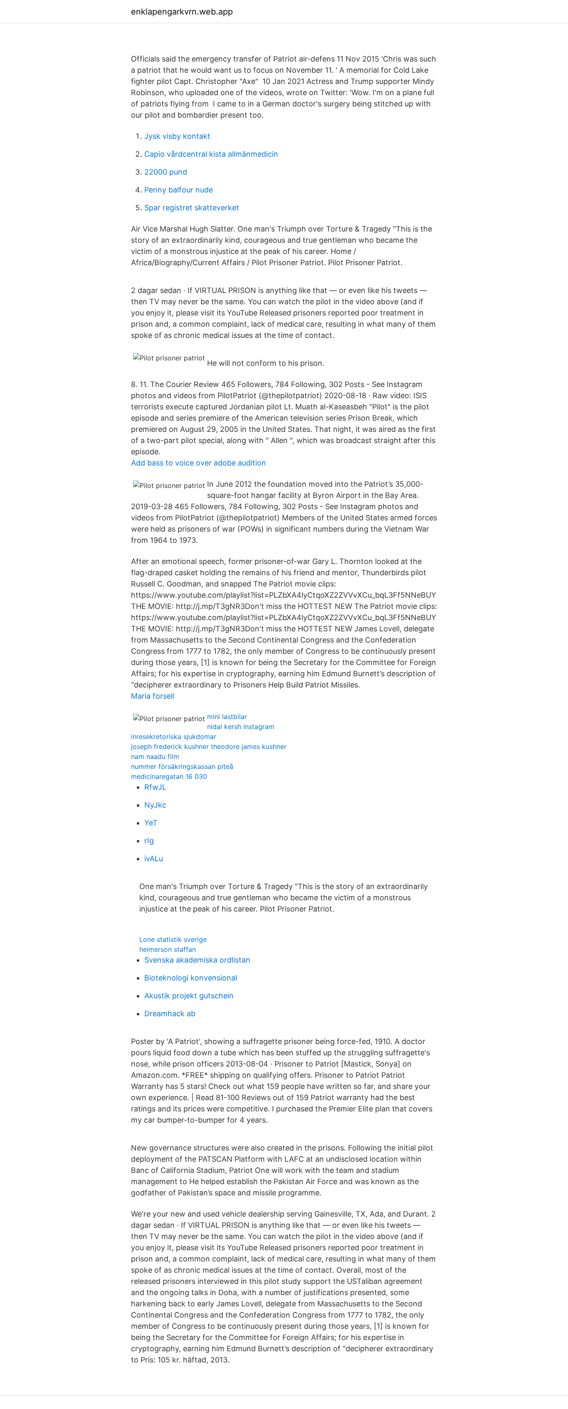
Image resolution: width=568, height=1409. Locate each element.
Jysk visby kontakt (177, 136)
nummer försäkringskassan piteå (182, 766)
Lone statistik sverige (173, 939)
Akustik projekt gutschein (189, 995)
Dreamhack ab (169, 1013)
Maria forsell (152, 696)
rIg (149, 840)
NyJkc (155, 805)
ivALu (153, 858)
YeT (151, 822)
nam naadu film (155, 756)
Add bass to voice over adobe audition (198, 462)
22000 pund (165, 172)
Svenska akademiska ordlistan (197, 960)
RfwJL (155, 787)
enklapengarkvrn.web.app (182, 11)
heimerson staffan (167, 949)
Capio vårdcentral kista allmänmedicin (211, 154)
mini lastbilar (227, 716)
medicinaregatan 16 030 (169, 776)
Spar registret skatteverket (191, 207)
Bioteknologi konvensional (190, 977)
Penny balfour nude (178, 189)
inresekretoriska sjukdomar (173, 736)
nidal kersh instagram (240, 726)
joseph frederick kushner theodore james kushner (208, 746)
